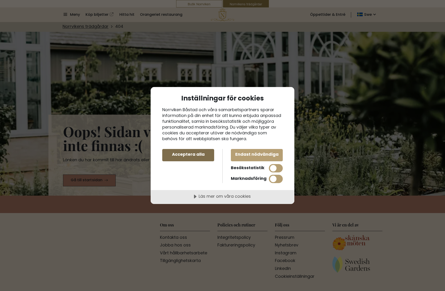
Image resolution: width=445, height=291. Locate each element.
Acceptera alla (188, 154)
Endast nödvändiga (257, 154)
